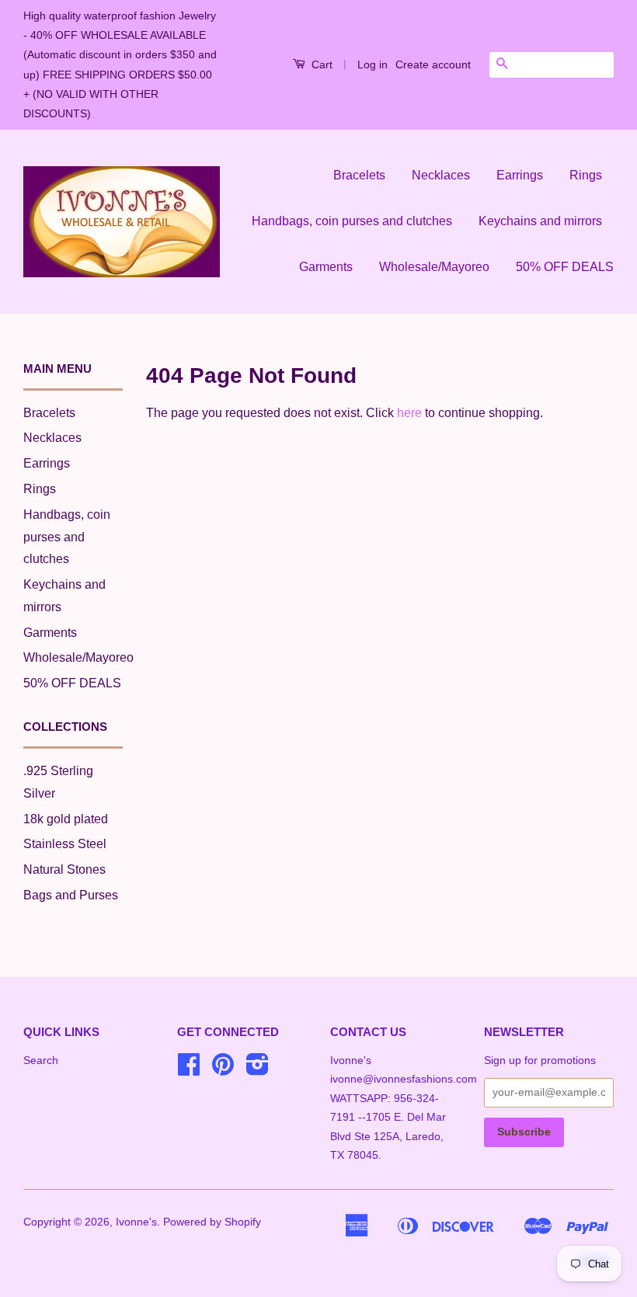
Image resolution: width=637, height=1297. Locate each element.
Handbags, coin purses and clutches (352, 221)
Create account (433, 64)
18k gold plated (65, 819)
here (409, 412)
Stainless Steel (64, 843)
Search (40, 1060)
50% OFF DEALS (565, 266)
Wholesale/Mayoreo (434, 266)
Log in (372, 64)
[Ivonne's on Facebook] (188, 1070)
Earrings (519, 175)
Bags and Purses (70, 895)
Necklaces (441, 175)
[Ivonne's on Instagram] (257, 1070)
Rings (585, 175)
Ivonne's (136, 1222)
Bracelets (359, 175)
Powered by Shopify (212, 1222)
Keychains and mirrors (540, 221)
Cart (320, 64)
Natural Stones (64, 869)
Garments (326, 266)
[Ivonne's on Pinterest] (223, 1070)
